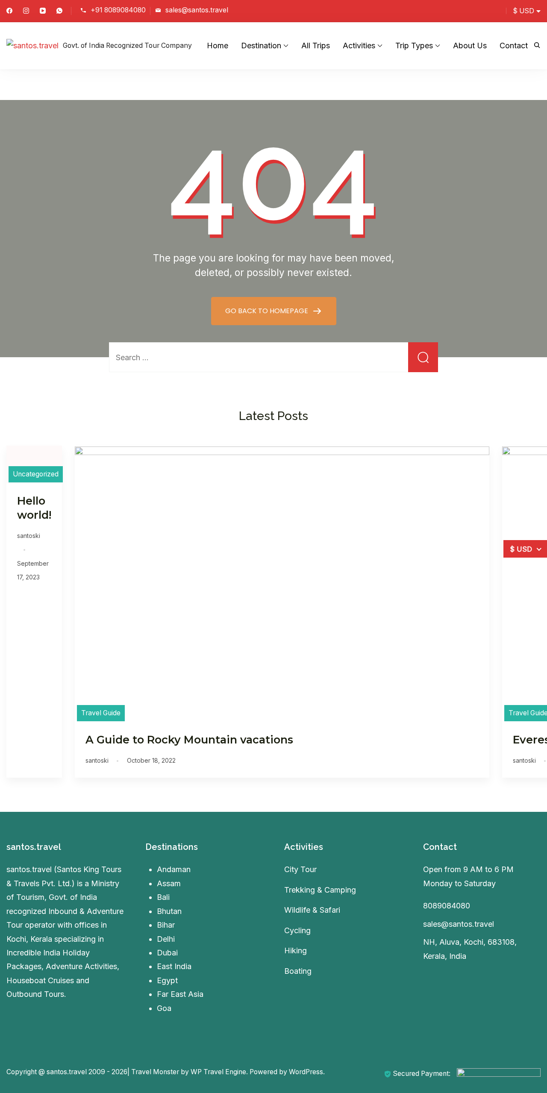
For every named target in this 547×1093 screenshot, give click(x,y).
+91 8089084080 (118, 10)
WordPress (306, 1072)
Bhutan (169, 911)
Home (217, 45)
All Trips (315, 45)
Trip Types (414, 45)
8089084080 (446, 905)
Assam (169, 883)
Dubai (167, 952)
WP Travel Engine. (219, 1072)
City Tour (300, 869)
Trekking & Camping (320, 889)
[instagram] (26, 11)
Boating (298, 971)
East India (174, 966)
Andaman (174, 869)
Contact (514, 45)
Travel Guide (101, 713)
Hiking (295, 950)
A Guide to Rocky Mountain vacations (189, 739)
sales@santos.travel (196, 10)
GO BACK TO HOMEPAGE (267, 311)
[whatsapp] (59, 11)
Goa (164, 1008)
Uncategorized (36, 474)
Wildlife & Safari (312, 909)
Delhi (166, 938)
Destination (261, 45)
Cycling (297, 930)
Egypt (167, 980)
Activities (359, 45)
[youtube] (43, 11)
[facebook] (9, 11)
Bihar (166, 924)
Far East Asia (180, 994)
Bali (163, 897)
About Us (470, 45)
